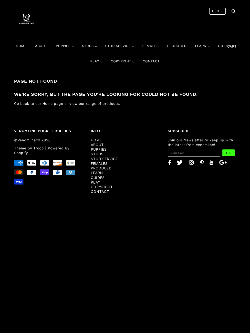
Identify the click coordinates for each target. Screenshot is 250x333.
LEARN (97, 173)
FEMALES (99, 163)
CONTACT (100, 191)
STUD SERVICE (104, 159)
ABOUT (97, 145)
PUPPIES (99, 149)
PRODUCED (101, 168)
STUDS (97, 154)
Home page (52, 103)
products (111, 103)
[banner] (26, 19)
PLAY (95, 182)
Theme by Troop (29, 148)
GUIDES (98, 178)
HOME (96, 140)
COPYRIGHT (102, 187)
